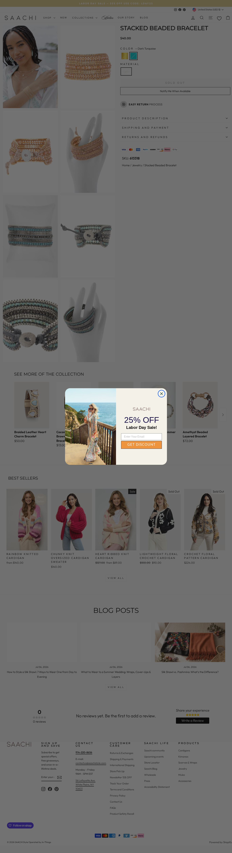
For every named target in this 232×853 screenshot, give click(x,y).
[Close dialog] (161, 393)
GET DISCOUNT (141, 445)
